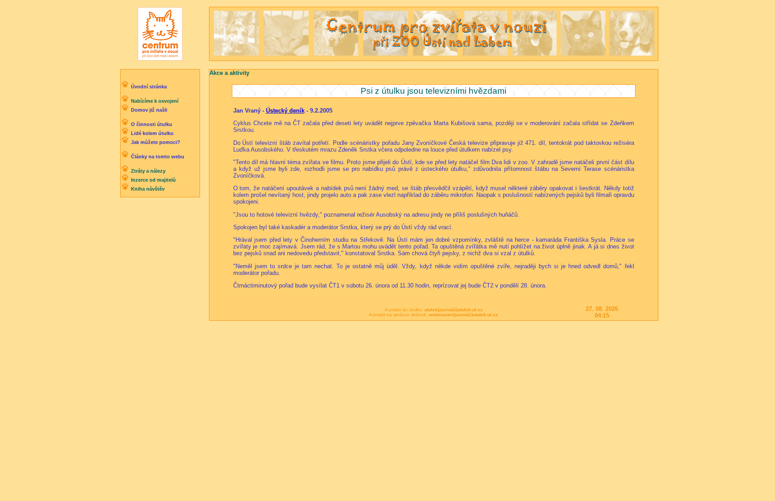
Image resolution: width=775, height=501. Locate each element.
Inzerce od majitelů (153, 180)
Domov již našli (149, 110)
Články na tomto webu (157, 156)
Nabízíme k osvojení (155, 101)
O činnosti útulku (151, 124)
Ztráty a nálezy (148, 171)
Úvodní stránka (149, 86)
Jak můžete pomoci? (155, 142)
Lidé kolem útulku (152, 133)
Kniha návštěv (148, 189)
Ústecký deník (285, 110)
